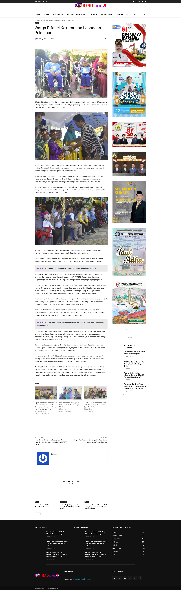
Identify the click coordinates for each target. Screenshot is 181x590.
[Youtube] (145, 1)
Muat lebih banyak (128, 395)
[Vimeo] (142, 1)
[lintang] (36, 39)
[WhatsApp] (65, 44)
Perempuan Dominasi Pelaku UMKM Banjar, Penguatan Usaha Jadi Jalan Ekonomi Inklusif (96, 506)
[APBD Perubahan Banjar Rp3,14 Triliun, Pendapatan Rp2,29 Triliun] (117, 364)
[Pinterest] (60, 44)
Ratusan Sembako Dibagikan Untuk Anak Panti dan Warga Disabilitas (69, 405)
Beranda (37, 20)
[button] (143, 14)
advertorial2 (63, 501)
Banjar (43, 20)
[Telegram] (125, 578)
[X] (139, 1)
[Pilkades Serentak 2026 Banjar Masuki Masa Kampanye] (46, 495)
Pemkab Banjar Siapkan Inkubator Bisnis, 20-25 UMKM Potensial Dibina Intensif (71, 506)
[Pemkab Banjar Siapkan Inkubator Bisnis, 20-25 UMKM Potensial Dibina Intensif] (71, 495)
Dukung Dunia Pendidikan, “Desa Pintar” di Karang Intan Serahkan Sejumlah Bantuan (95, 405)
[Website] (130, 578)
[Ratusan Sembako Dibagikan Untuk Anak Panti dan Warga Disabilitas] (70, 392)
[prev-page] (36, 514)
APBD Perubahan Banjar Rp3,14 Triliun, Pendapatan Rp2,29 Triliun (134, 364)
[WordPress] (140, 578)
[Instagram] (136, 1)
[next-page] (39, 514)
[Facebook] (133, 1)
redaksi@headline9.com (83, 579)
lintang (41, 39)
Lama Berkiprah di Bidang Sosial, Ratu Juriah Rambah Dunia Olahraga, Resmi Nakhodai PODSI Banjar (51, 442)
